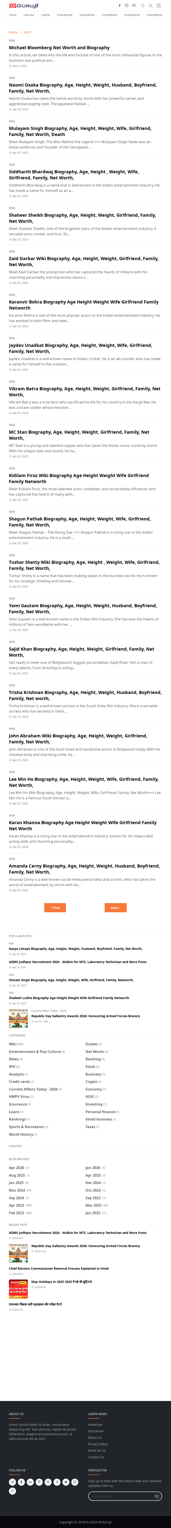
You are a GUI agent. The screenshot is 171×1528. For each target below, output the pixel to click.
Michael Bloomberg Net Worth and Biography (59, 48)
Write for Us (97, 1450)
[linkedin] (30, 1482)
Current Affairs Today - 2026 (48, 1011)
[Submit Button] (157, 1496)
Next (114, 908)
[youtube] (133, 5)
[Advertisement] (85, 1353)
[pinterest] (39, 1482)
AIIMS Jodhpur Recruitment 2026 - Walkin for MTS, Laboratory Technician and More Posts (78, 962)
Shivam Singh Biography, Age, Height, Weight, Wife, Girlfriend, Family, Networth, (71, 980)
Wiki (12, 40)
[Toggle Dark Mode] (143, 5)
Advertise (95, 1424)
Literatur (29, 15)
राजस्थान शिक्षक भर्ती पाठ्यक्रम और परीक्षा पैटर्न (35, 1304)
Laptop (45, 15)
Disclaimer (96, 1431)
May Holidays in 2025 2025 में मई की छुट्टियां (61, 1282)
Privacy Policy (98, 1444)
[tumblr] (21, 1482)
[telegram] (12, 1482)
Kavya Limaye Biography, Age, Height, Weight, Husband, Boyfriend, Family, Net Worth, (75, 949)
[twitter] (65, 1482)
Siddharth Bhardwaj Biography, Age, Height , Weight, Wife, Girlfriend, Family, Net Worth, (74, 175)
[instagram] (126, 5)
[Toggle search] (151, 6)
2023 (27, 32)
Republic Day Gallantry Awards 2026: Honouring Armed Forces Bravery (85, 1016)
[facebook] (119, 5)
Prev (56, 908)
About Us (95, 1437)
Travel (12, 15)
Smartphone (64, 15)
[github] (12, 1491)
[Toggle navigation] (158, 5)
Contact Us (96, 1457)
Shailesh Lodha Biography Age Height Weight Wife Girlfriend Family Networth (69, 998)
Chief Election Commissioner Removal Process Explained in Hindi (59, 1268)
